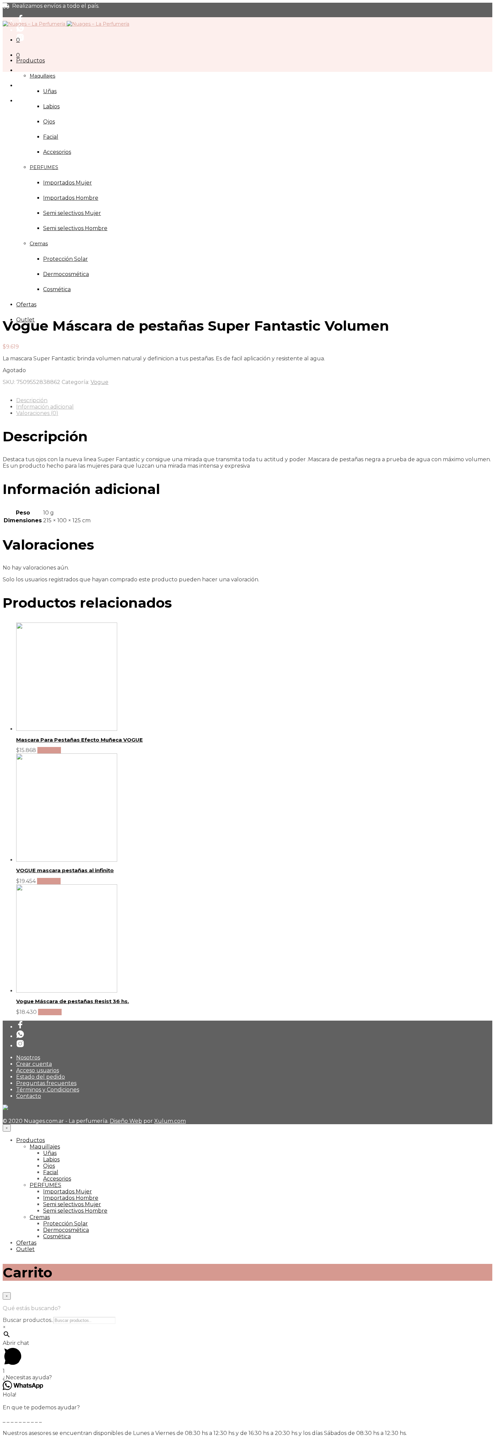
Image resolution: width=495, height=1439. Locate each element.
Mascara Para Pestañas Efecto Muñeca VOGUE (79, 740)
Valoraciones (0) (37, 413)
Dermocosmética (66, 1230)
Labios (51, 106)
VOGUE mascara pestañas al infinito (65, 870)
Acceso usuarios (37, 1070)
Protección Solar (65, 1223)
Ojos (49, 121)
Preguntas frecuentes (46, 1083)
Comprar (49, 750)
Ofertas (26, 304)
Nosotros (28, 1057)
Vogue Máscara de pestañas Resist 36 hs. (72, 1001)
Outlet (25, 1249)
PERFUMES (45, 1185)
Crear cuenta (34, 1064)
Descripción (31, 400)
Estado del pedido (40, 1077)
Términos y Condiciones (47, 1089)
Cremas (40, 1217)
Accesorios (57, 1178)
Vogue (99, 382)
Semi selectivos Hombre (75, 1211)
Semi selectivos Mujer (72, 1204)
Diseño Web (126, 1121)
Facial (50, 137)
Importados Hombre (70, 1198)
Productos (30, 60)
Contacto (28, 1096)
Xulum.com (170, 1121)
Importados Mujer (67, 1191)
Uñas (50, 91)
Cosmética (57, 1236)
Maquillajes (42, 76)
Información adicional (45, 407)
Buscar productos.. (28, 1320)
